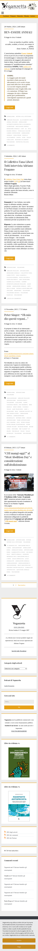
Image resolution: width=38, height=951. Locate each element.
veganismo (26, 290)
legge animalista (18, 558)
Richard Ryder (23, 426)
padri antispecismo (23, 420)
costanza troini (12, 404)
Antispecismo (11, 267)
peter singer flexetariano (16, 424)
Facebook (6, 16)
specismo (10, 290)
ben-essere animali (22, 126)
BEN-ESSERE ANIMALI (18, 32)
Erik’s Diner (17, 407)
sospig (18, 137)
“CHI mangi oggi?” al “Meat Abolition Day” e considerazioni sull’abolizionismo (18, 458)
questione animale (23, 569)
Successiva (21, 585)
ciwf (22, 128)
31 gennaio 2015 (12, 545)
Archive (32, 16)
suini (23, 137)
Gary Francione (24, 279)
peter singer (25, 422)
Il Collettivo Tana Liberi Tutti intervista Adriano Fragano (18, 165)
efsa (29, 128)
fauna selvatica (24, 277)
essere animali (12, 131)
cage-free (18, 402)
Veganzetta (7, 867)
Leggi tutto (10, 107)
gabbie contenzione (13, 133)
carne (25, 402)
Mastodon (20, 16)
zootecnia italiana (22, 141)
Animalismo (11, 116)
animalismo (23, 122)
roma (8, 572)
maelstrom (17, 135)
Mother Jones (20, 418)
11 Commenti (11, 436)
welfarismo (11, 141)
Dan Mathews (23, 404)
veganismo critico (13, 292)
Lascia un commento (14, 298)
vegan (22, 431)
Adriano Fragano (13, 120)
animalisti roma (17, 550)
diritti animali (17, 554)
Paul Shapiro (11, 422)
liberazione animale (19, 286)
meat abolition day (24, 565)
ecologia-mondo (12, 277)
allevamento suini (26, 120)
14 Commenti (11, 575)
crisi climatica (21, 275)
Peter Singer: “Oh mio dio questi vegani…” (17, 316)
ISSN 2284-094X (19, 627)
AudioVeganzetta (9, 686)
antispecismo (24, 270)
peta (18, 422)
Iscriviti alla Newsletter (19, 651)
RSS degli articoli (12, 832)
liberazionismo (19, 415)
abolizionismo (12, 398)
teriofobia (17, 290)
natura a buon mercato (24, 288)
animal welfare (12, 122)
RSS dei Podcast (12, 838)
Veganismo (20, 267)
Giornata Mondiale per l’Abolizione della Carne (18, 556)
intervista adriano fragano (16, 284)
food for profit (12, 279)
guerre (24, 281)
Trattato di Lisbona (21, 139)
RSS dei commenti (12, 835)
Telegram (13, 16)
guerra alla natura (13, 281)
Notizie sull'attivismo (23, 116)
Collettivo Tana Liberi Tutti (15, 179)
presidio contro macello (15, 567)
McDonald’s (11, 418)
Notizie (28, 540)
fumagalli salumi (24, 131)
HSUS (16, 411)
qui (15, 181)
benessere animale (13, 128)
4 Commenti (11, 145)
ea (26, 128)
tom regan (15, 431)
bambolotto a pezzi (18, 552)
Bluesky (26, 16)
